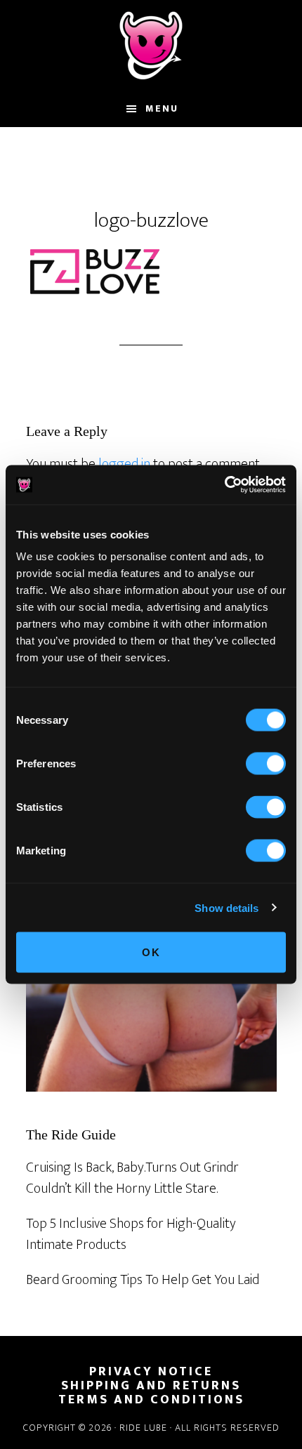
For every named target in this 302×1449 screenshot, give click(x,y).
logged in (124, 464)
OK (151, 952)
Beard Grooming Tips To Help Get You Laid (142, 1280)
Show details (226, 907)
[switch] (266, 764)
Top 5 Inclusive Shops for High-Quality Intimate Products (131, 1234)
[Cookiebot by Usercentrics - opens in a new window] (224, 485)
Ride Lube (151, 46)
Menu (161, 108)
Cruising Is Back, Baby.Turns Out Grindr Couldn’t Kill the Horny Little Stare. (132, 1178)
